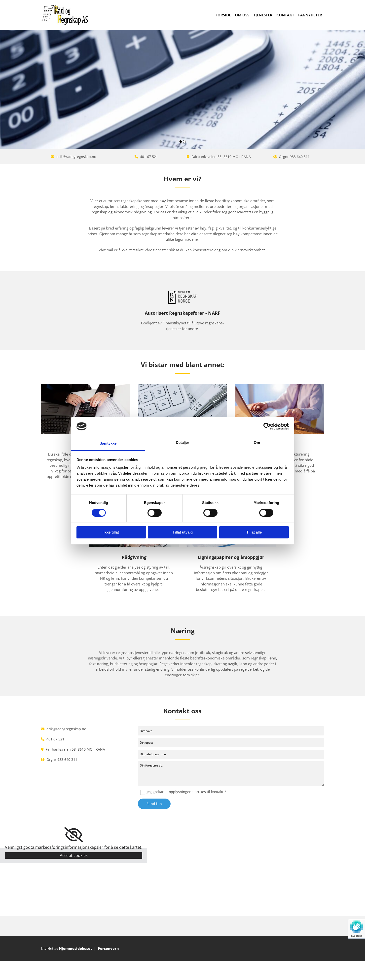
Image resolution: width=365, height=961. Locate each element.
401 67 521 (149, 156)
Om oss (242, 14)
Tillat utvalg (183, 532)
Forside (223, 14)
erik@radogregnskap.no (76, 156)
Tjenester (262, 14)
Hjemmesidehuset (75, 948)
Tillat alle (254, 532)
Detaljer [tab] (182, 443)
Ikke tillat (111, 532)
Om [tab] (257, 443)
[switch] (154, 513)
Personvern (108, 948)
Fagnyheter (310, 14)
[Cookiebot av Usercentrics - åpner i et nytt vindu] (267, 426)
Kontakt (285, 14)
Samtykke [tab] (108, 443)
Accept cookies (74, 855)
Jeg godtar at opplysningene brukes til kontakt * (186, 791)
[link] (73, 834)
